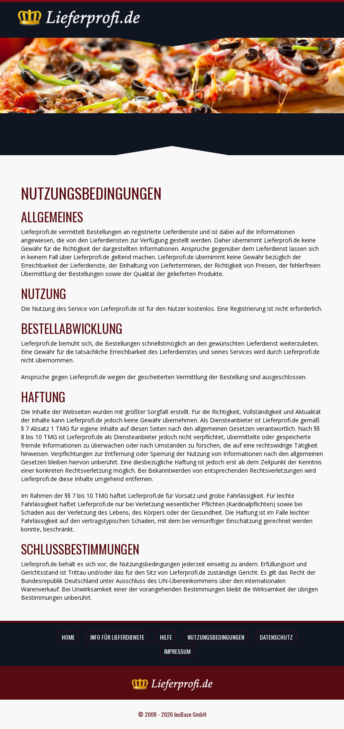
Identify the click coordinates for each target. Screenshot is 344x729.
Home (68, 637)
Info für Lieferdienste (117, 637)
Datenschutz (276, 637)
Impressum (177, 651)
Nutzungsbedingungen (216, 637)
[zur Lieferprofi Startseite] (79, 17)
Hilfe (166, 637)
